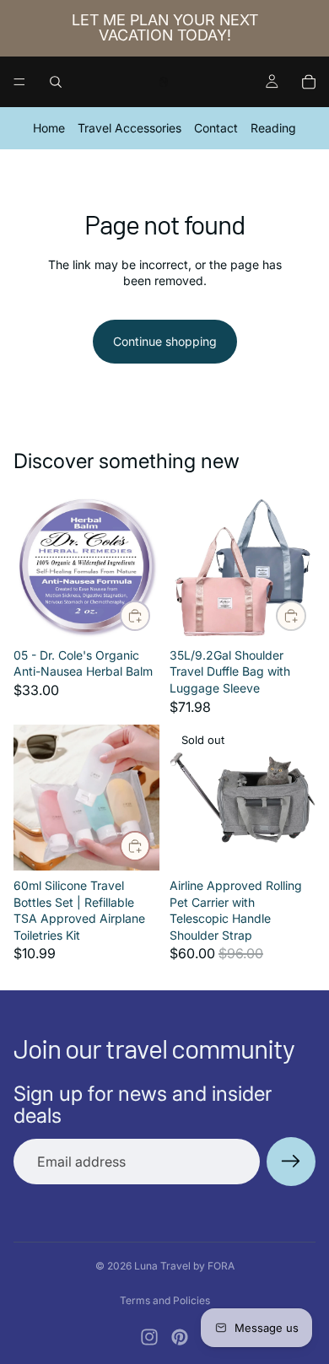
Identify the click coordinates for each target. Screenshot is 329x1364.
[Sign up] (291, 1161)
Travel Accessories (129, 128)
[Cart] (308, 81)
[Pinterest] (180, 1337)
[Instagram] (149, 1337)
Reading (273, 128)
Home (49, 128)
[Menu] (19, 81)
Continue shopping (165, 341)
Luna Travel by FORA (184, 1265)
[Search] (55, 81)
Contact (216, 128)
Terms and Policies (165, 1300)
